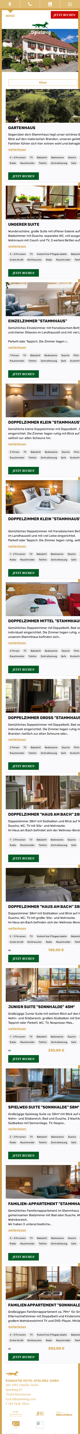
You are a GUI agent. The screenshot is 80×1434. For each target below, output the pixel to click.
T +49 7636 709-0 (17, 1404)
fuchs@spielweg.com (21, 1399)
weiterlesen (17, 149)
